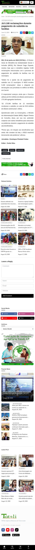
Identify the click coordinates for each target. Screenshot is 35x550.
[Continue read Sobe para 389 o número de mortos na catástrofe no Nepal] (5, 407)
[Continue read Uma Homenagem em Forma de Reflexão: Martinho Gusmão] (26, 461)
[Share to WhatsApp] (29, 32)
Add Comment (7, 295)
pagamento (20, 150)
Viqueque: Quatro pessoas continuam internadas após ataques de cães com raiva (20, 426)
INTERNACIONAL (18, 403)
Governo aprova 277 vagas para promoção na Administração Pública (8, 472)
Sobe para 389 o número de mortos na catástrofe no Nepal (20, 407)
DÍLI (3, 198)
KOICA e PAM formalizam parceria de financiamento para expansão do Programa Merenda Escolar (20, 416)
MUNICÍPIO (12, 6)
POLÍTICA (18, 6)
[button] (4, 547)
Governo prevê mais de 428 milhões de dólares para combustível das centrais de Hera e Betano (26, 497)
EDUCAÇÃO (17, 413)
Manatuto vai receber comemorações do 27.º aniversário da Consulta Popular (25, 227)
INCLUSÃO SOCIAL (7, 222)
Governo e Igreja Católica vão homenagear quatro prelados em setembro (25, 203)
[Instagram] (24, 32)
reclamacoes (6, 153)
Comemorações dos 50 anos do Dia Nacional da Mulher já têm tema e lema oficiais (9, 227)
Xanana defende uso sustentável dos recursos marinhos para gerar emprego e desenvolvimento (8, 203)
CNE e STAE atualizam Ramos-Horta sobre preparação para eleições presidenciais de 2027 (25, 251)
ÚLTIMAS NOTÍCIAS (7, 20)
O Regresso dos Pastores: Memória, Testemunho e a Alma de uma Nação (20, 436)
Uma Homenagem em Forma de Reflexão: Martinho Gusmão (25, 472)
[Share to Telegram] (32, 32)
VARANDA (4, 6)
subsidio (5, 150)
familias (12, 150)
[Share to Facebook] (21, 32)
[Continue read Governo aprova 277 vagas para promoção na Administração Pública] (8, 461)
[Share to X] (27, 32)
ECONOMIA (23, 493)
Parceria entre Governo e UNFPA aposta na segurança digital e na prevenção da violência (8, 251)
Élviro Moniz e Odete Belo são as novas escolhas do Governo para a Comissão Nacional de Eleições (7, 497)
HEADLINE (22, 198)
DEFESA (25, 6)
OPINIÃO (16, 432)
